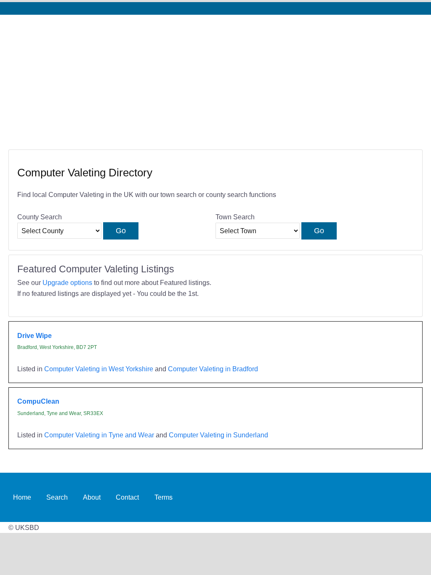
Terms (163, 497)
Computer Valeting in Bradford (213, 369)
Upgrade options (67, 282)
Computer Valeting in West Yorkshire (98, 369)
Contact (127, 497)
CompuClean (38, 401)
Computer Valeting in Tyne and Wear (99, 435)
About (92, 497)
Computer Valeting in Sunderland (218, 435)
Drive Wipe (34, 335)
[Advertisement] (215, 78)
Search (57, 497)
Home (22, 497)
